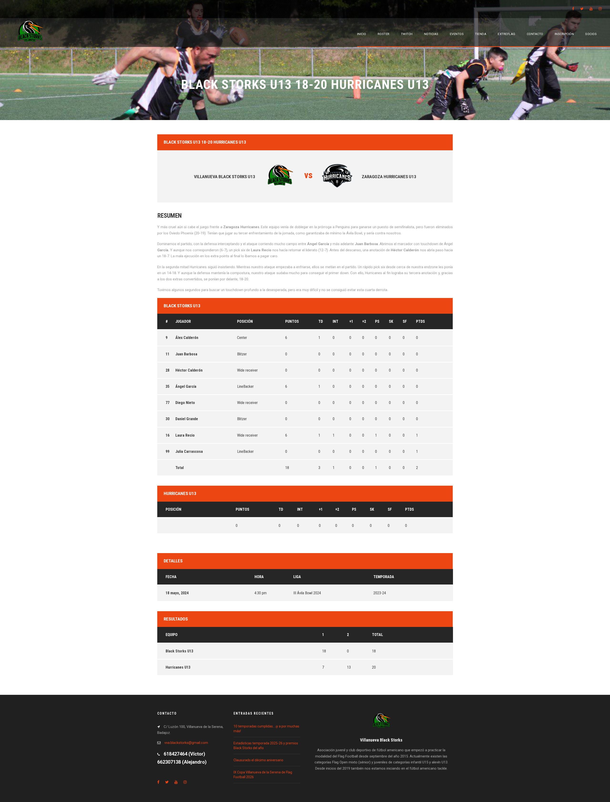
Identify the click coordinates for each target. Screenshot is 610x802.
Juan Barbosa (186, 354)
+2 (364, 321)
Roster (384, 34)
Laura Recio (185, 435)
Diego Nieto (185, 402)
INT (335, 321)
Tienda (480, 34)
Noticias (431, 34)
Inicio (361, 34)
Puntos (292, 321)
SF (405, 321)
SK (391, 321)
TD (320, 321)
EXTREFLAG (506, 34)
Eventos (457, 34)
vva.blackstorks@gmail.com (186, 743)
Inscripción (564, 34)
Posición (245, 321)
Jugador (183, 321)
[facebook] (573, 9)
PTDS (420, 321)
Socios (591, 34)
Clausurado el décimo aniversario (258, 760)
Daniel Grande (186, 419)
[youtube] (591, 9)
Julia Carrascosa (189, 451)
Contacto (535, 34)
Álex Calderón (186, 337)
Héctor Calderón (189, 370)
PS (377, 321)
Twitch (407, 34)
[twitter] (582, 9)
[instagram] (600, 9)
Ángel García (185, 386)
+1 (351, 321)
